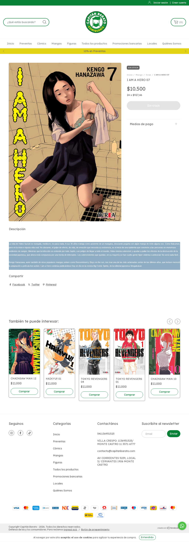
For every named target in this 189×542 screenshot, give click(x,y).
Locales (152, 43)
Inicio (10, 43)
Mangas (56, 43)
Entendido (147, 537)
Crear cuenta (179, 2)
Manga (139, 75)
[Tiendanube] (168, 528)
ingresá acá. (70, 529)
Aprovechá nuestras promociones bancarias (94, 51)
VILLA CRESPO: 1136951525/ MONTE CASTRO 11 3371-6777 (116, 442)
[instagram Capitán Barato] (11, 433)
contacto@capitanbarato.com (116, 451)
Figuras (71, 43)
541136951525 (105, 433)
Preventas (25, 43)
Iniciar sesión (160, 2)
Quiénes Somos (171, 43)
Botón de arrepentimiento (95, 529)
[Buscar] (44, 22)
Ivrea (148, 75)
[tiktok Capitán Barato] (29, 433)
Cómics (41, 43)
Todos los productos (94, 43)
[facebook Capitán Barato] (20, 433)
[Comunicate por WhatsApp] (182, 526)
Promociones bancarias (127, 43)
